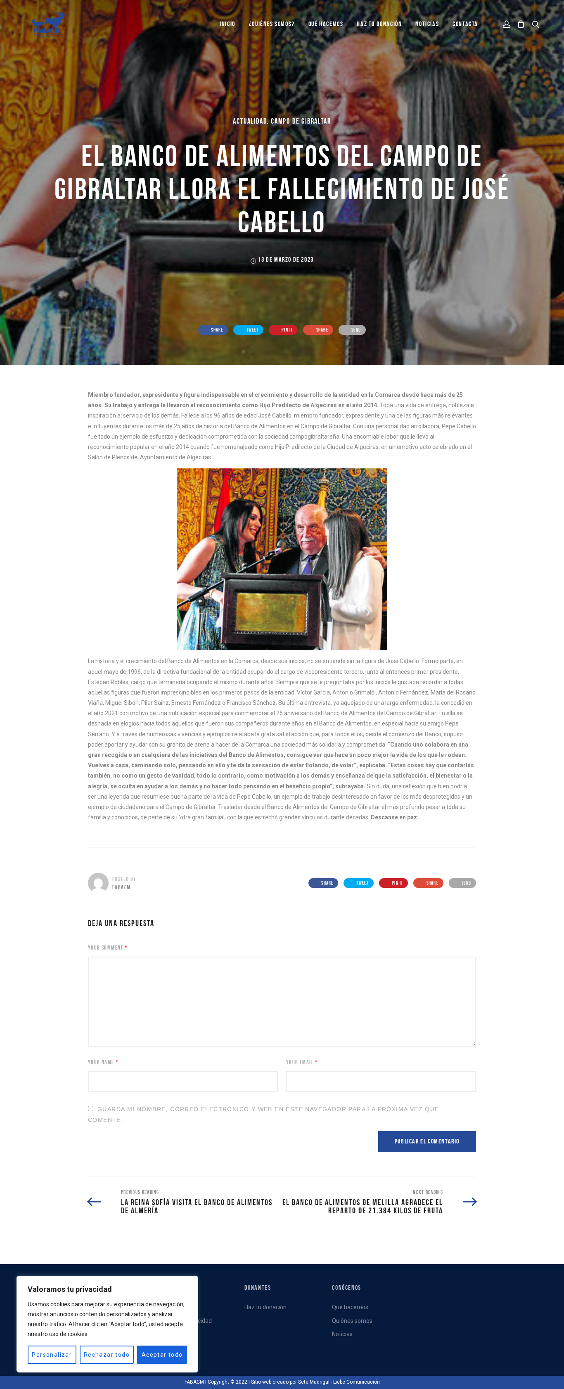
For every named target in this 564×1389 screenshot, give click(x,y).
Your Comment (108, 947)
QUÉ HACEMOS (326, 23)
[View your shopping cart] (521, 24)
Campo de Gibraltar (301, 121)
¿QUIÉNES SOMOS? (272, 23)
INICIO (227, 23)
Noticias (342, 1334)
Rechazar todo (107, 1354)
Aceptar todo (162, 1354)
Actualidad (250, 121)
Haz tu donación (379, 23)
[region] (107, 1324)
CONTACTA (465, 23)
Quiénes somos (352, 1320)
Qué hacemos (350, 1307)
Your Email (302, 1062)
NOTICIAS (427, 23)
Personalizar (52, 1354)
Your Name (103, 1062)
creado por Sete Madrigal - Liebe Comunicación (326, 1382)
